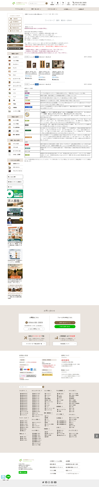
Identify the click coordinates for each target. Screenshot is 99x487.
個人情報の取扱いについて (72, 467)
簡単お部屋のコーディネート (56, 467)
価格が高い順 (48, 56)
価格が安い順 (41, 56)
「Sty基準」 (43, 112)
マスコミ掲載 (53, 470)
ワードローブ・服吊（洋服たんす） (35, 14)
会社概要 (68, 461)
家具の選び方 (53, 464)
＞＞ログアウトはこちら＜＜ (72, 473)
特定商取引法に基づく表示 (72, 464)
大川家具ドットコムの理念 (56, 461)
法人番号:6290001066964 (26, 469)
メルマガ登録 (53, 473)
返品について (69, 470)
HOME (26, 14)
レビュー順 (32, 56)
